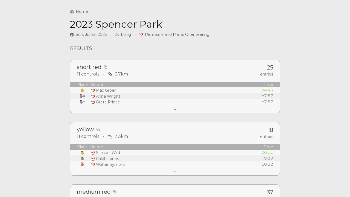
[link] (174, 34)
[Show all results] (175, 109)
